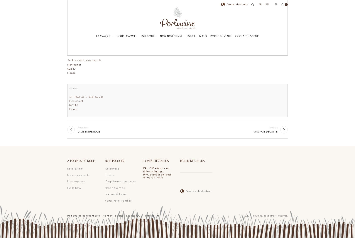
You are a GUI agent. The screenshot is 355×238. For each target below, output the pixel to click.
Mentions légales (113, 215)
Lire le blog (74, 187)
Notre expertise (76, 181)
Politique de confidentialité (83, 215)
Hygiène (110, 175)
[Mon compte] (276, 4)
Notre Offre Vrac (115, 187)
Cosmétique (112, 168)
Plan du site (152, 215)
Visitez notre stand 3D (118, 200)
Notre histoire (75, 168)
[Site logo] (177, 20)
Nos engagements (78, 175)
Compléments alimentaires (120, 181)
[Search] (252, 4)
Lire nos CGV (134, 215)
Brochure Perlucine (115, 194)
